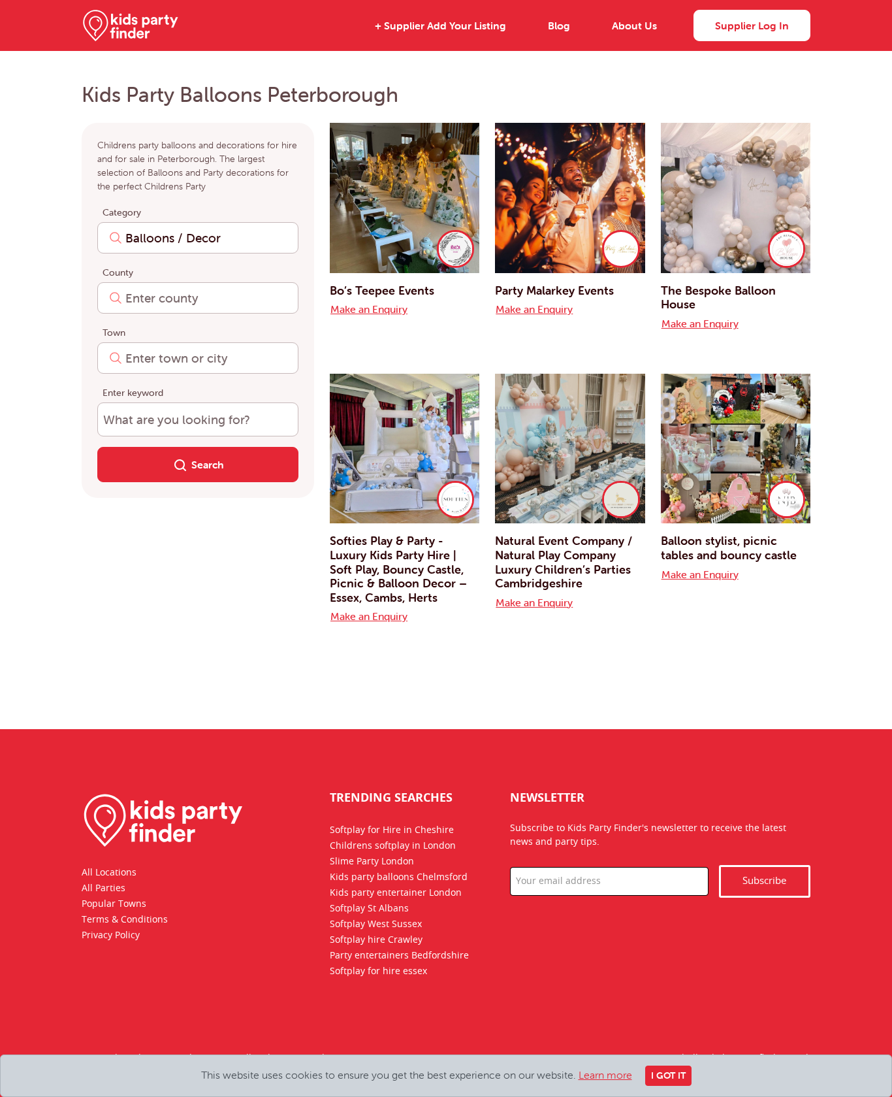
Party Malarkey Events (554, 290)
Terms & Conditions (125, 920)
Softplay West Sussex (376, 924)
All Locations (109, 872)
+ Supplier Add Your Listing (440, 25)
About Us (634, 25)
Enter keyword (133, 393)
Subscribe (764, 881)
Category (122, 212)
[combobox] (197, 238)
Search (207, 464)
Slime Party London (372, 861)
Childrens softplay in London (393, 846)
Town (114, 332)
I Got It (668, 1075)
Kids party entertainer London (396, 893)
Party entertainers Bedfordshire (399, 955)
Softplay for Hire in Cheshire (392, 830)
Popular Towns (114, 904)
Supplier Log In (752, 25)
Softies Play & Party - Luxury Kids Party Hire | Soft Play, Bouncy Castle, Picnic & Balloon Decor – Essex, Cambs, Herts (398, 568)
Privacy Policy (111, 935)
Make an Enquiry (368, 309)
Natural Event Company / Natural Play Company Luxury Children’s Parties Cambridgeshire (563, 562)
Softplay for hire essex (378, 971)
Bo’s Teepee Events (382, 290)
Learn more (605, 1074)
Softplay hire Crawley (376, 940)
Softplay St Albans (369, 908)
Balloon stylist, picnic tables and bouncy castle (729, 548)
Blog (559, 25)
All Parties (103, 888)
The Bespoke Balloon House (718, 297)
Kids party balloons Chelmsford (399, 877)
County (118, 272)
